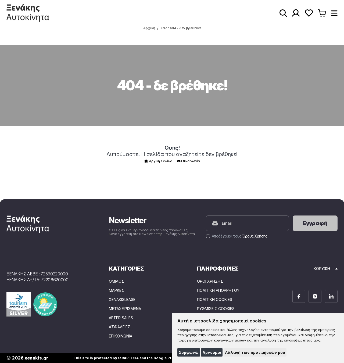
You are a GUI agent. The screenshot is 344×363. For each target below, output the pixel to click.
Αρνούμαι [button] (211, 352)
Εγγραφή (315, 223)
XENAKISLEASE (122, 299)
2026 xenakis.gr (27, 358)
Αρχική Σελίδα (160, 161)
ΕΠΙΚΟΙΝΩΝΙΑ (120, 336)
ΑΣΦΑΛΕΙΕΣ (119, 327)
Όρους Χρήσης (254, 236)
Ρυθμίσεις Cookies (216, 309)
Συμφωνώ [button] (189, 352)
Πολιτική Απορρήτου (218, 290)
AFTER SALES (121, 318)
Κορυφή (322, 268)
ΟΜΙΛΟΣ (116, 281)
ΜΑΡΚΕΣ (116, 290)
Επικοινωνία (190, 161)
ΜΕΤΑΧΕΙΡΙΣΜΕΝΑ (125, 309)
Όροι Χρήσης (210, 281)
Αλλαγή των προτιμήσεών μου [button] (255, 352)
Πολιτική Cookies (214, 299)
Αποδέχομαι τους (239, 236)
